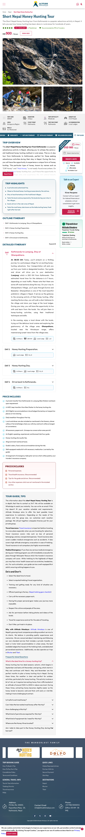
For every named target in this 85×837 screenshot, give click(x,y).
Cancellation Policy (9, 772)
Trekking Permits (8, 786)
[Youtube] (50, 816)
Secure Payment (48, 772)
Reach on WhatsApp (71, 211)
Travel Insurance (8, 789)
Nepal (9, 12)
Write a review (66, 244)
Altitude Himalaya (37, 629)
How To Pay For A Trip (10, 769)
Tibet (18, 652)
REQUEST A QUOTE (71, 159)
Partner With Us (47, 769)
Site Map (45, 775)
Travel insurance (25, 528)
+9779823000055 (78, 4)
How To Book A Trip (9, 766)
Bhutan (10, 652)
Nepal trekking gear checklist (40, 592)
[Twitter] (40, 816)
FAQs (4, 793)
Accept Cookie (11, 833)
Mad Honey (22, 168)
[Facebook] (35, 816)
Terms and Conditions (10, 775)
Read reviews (66, 242)
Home (4, 12)
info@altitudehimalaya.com (45, 808)
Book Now (26, 33)
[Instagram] (45, 816)
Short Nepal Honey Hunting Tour (23, 12)
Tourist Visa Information (11, 783)
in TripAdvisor (26, 28)
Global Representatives (50, 766)
